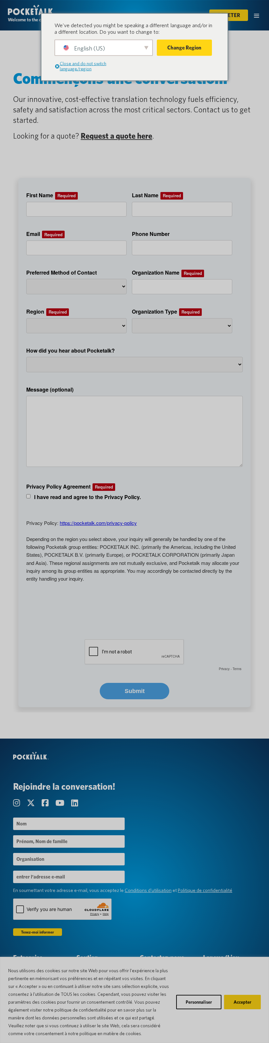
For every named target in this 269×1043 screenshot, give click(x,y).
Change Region (184, 48)
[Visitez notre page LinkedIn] (74, 803)
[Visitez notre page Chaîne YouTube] (60, 803)
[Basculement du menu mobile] (256, 15)
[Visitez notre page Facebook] (46, 803)
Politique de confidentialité (205, 890)
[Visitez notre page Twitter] (31, 803)
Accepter (242, 1002)
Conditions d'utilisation (148, 890)
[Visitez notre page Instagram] (17, 803)
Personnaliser (199, 1002)
